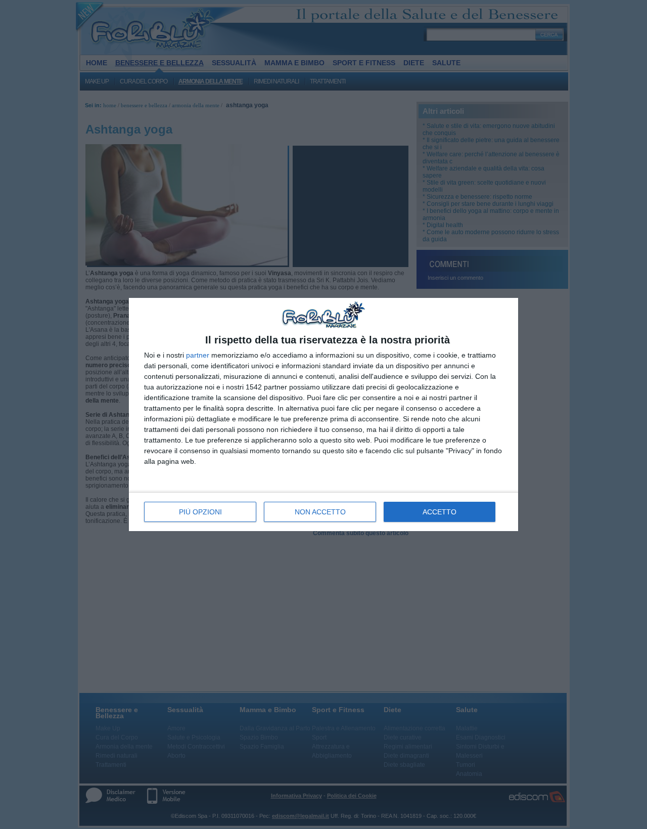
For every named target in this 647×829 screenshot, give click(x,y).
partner (197, 355)
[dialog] (323, 414)
